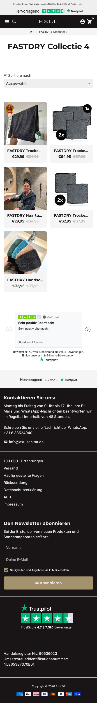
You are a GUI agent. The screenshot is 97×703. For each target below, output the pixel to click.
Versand (11, 468)
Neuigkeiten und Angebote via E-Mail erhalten (39, 570)
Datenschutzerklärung (23, 490)
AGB (7, 497)
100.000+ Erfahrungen (23, 461)
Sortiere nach (17, 75)
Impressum (13, 504)
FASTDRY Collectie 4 (53, 31)
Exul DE (60, 686)
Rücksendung (16, 482)
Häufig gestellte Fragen (24, 475)
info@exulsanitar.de (24, 442)
